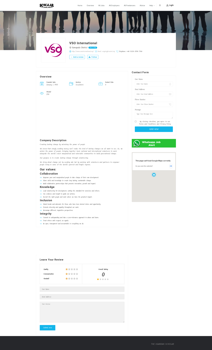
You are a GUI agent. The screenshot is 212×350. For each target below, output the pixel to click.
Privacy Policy (165, 124)
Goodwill (46, 278)
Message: (138, 109)
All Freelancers (129, 5)
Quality (46, 269)
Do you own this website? (144, 166)
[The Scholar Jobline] (46, 5)
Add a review (78, 57)
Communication (49, 274)
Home (80, 5)
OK (171, 166)
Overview (90, 5)
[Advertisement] (82, 118)
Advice (142, 5)
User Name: (139, 79)
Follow (94, 57)
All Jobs (101, 5)
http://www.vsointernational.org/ (83, 51)
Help (151, 5)
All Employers (114, 5)
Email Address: (140, 89)
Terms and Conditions (147, 124)
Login (171, 5)
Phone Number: (140, 99)
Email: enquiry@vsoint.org (106, 51)
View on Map (93, 48)
